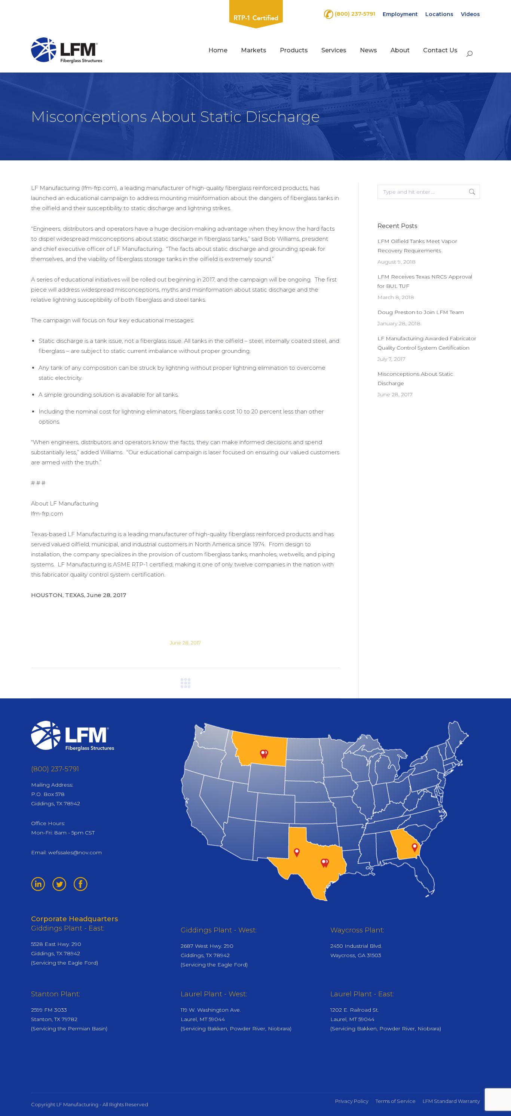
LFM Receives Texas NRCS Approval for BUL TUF (424, 281)
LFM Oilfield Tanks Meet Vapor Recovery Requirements (417, 246)
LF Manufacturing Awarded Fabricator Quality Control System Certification (426, 343)
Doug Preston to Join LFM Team (420, 312)
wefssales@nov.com (75, 852)
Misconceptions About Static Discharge (415, 379)
